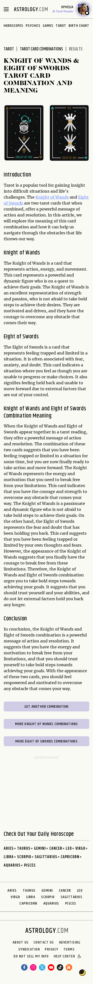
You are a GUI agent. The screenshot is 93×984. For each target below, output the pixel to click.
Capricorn (70, 857)
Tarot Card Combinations (41, 49)
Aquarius (12, 865)
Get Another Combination (47, 706)
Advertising (70, 942)
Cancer (55, 848)
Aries (9, 848)
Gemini (40, 848)
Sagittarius (46, 857)
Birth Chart (79, 26)
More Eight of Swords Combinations (46, 741)
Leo (69, 848)
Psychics (33, 26)
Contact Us (44, 942)
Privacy (52, 949)
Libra (9, 857)
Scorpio (24, 857)
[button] (80, 956)
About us (21, 942)
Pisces (30, 865)
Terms (69, 949)
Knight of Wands (52, 197)
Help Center (64, 956)
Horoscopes (13, 26)
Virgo (80, 848)
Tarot (61, 26)
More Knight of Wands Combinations (46, 724)
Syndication (29, 949)
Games (48, 26)
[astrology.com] (31, 9)
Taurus (24, 848)
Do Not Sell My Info (31, 956)
